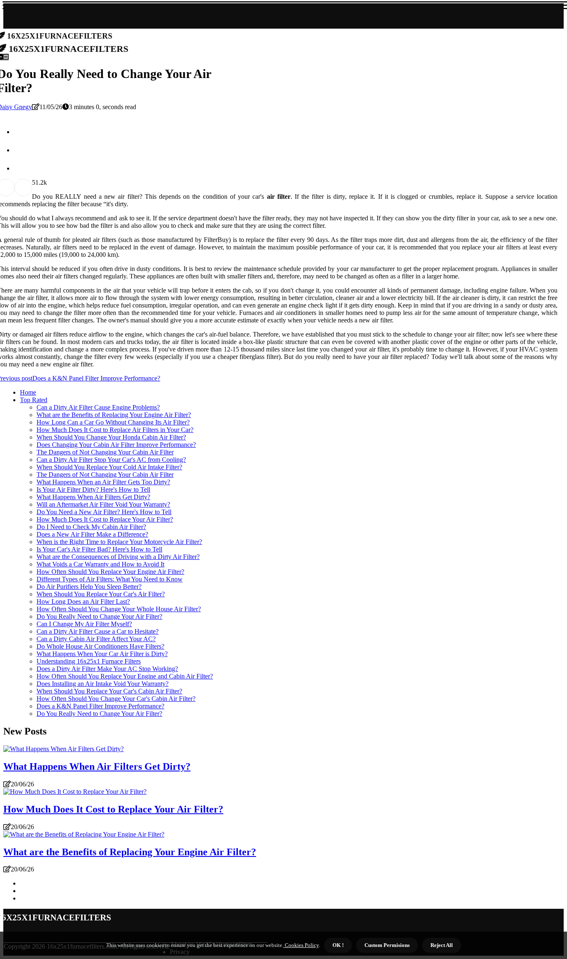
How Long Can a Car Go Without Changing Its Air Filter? (113, 422)
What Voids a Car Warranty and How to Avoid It (100, 564)
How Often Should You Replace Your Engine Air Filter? (110, 571)
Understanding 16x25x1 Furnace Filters (89, 661)
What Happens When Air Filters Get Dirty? (93, 496)
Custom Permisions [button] (387, 945)
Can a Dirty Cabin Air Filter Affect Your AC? (96, 638)
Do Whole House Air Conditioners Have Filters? (100, 646)
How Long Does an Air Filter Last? (83, 601)
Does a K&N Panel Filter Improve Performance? (100, 706)
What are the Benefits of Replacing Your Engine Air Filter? (114, 414)
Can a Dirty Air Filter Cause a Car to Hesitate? (98, 631)
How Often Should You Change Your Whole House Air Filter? (119, 608)
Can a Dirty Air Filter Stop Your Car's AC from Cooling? (111, 459)
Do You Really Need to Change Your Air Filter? (99, 616)
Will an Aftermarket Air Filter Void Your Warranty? (103, 504)
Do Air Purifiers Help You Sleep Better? (89, 586)
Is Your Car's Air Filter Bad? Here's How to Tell (99, 549)
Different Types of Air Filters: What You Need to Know (110, 579)
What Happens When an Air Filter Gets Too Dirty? (103, 482)
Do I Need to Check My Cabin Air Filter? (91, 526)
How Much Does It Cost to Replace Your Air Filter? (105, 519)
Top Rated (33, 399)
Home (28, 392)
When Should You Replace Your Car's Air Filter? (101, 594)
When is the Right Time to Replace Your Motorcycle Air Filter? (119, 541)
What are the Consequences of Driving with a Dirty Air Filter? (118, 556)
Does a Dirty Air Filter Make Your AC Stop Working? (107, 668)
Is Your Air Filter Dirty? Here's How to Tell (93, 489)
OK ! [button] (338, 945)
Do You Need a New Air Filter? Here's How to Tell (104, 511)
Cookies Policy (301, 945)
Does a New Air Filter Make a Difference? (92, 534)
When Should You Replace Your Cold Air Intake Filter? (109, 467)
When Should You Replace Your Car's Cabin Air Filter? (109, 691)
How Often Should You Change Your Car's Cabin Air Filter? (116, 698)
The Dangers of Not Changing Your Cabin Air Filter (105, 452)
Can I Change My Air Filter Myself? (84, 623)
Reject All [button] (441, 945)
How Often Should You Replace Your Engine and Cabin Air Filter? (125, 676)
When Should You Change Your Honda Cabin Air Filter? (111, 437)
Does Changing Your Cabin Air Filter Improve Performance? (116, 444)
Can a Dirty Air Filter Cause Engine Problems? (98, 407)
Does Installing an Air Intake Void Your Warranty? (103, 683)
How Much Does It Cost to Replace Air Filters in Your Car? (115, 429)
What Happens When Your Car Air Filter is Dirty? (102, 653)
